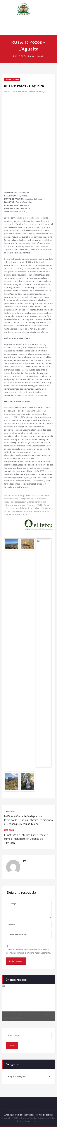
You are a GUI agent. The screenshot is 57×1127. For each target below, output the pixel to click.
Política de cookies (44, 1114)
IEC (9, 91)
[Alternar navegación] (28, 28)
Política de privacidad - (25, 1114)
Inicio (15, 56)
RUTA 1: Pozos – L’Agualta (32, 56)
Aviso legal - (9, 1114)
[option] (28, 1002)
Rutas (18, 91)
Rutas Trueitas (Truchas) (33, 91)
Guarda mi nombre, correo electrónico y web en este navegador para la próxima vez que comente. (28, 951)
